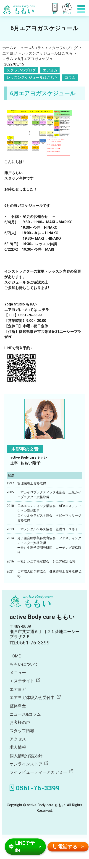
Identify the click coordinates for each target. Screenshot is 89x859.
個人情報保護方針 (26, 756)
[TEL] (55, 7)
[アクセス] (68, 7)
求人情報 (18, 747)
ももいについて (24, 664)
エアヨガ (50, 70)
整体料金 (18, 706)
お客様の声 (20, 722)
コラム (70, 77)
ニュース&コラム (25, 714)
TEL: (30, 643)
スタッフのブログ (21, 70)
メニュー (18, 672)
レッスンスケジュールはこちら (32, 77)
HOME (15, 656)
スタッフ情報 (22, 730)
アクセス (18, 739)
